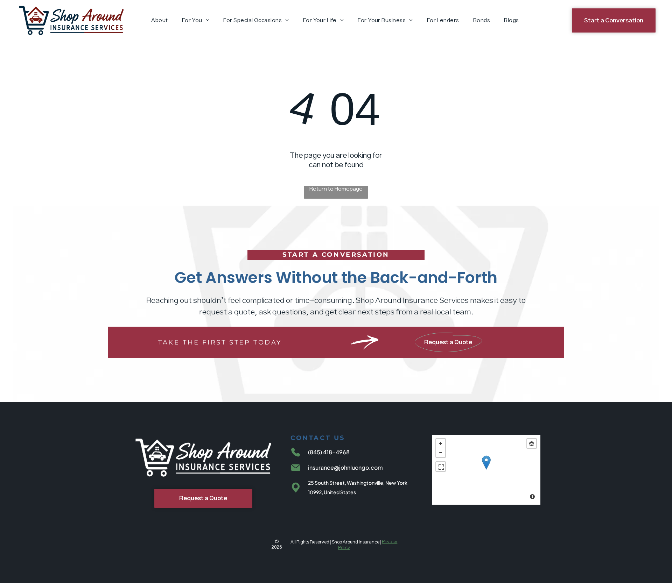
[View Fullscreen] (440, 466)
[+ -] (486, 470)
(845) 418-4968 (329, 452)
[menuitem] (159, 20)
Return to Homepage (336, 189)
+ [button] (440, 443)
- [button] (440, 452)
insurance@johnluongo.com (345, 467)
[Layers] (531, 443)
